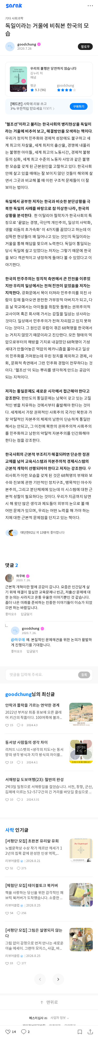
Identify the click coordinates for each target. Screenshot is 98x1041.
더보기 (90, 5)
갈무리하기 (79, 1031)
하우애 (20, 576)
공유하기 (90, 1031)
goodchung (30, 628)
